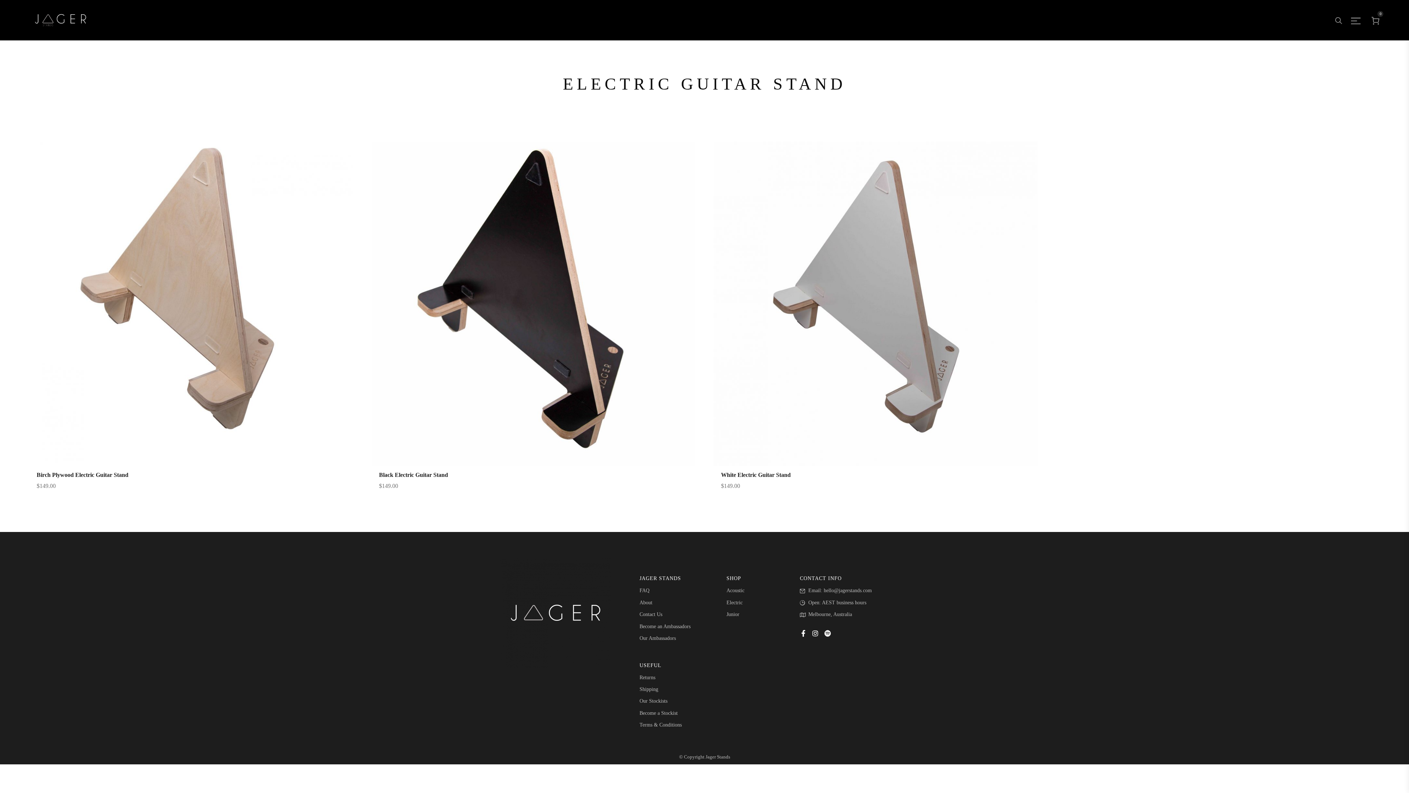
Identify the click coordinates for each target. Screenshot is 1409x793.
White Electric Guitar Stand (756, 475)
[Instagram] (815, 633)
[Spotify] (827, 633)
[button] (181, 321)
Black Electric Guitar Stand (413, 475)
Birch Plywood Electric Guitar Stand (82, 475)
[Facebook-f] (803, 633)
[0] (1376, 20)
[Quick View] (201, 321)
